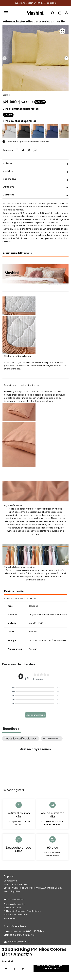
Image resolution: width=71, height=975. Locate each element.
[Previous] (4, 58)
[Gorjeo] (23, 150)
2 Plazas (8, 114)
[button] (35, 687)
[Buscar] (53, 13)
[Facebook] (17, 150)
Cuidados (8, 186)
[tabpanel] (35, 760)
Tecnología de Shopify (52, 965)
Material (7, 163)
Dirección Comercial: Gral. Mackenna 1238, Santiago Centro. (33, 887)
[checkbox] (52, 738)
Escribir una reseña (35, 715)
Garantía (8, 194)
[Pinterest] (29, 150)
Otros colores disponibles (19, 121)
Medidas (7, 171)
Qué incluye (9, 179)
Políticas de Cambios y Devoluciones (22, 911)
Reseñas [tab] (11, 728)
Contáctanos (10, 880)
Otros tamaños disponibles (20, 109)
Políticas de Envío (12, 907)
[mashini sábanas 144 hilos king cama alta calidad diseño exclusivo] (62, 31)
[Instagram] (46, 955)
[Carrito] (60, 13)
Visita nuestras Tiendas (15, 884)
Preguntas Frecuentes (14, 904)
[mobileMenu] (6, 12)
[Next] (66, 58)
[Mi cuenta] (67, 13)
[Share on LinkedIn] (35, 150)
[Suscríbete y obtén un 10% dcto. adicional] (35, 3)
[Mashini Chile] (35, 13)
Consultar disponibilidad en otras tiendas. (27, 141)
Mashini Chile (33, 965)
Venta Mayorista (12, 891)
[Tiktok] (52, 955)
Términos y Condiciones (16, 914)
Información (10, 918)
